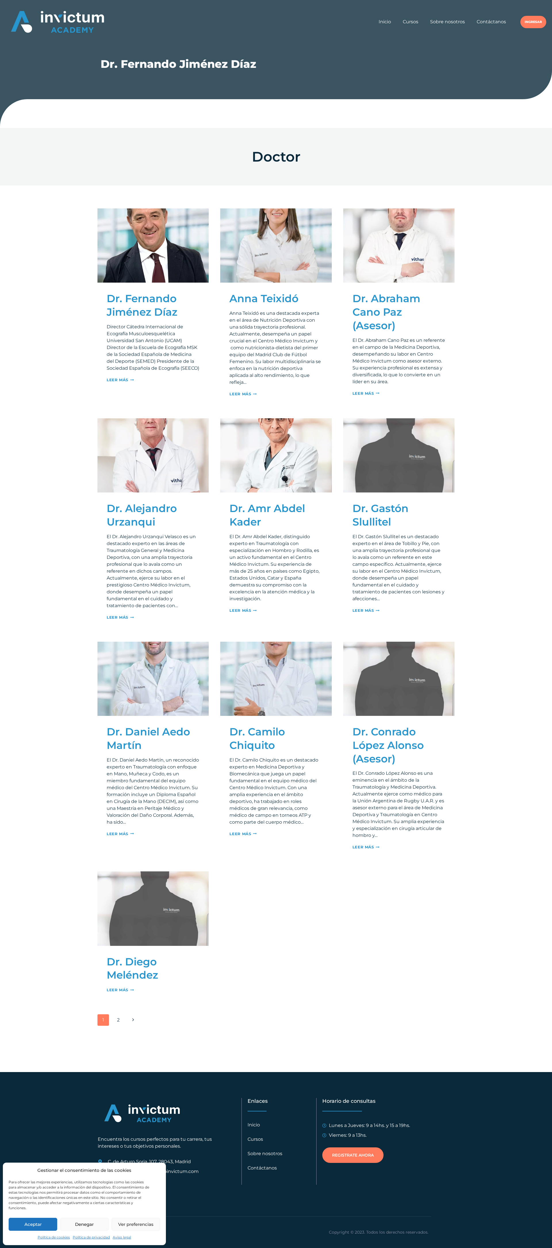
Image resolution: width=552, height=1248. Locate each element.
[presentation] (153, 245)
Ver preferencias (136, 1224)
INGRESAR (533, 22)
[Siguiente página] (133, 1020)
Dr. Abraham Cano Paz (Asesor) (386, 312)
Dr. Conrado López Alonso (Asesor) (388, 745)
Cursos (410, 21)
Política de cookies (54, 1237)
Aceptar (33, 1224)
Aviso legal (122, 1237)
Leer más (120, 380)
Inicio (385, 21)
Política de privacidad (91, 1237)
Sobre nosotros (447, 21)
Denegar (84, 1224)
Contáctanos (491, 21)
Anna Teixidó (263, 298)
